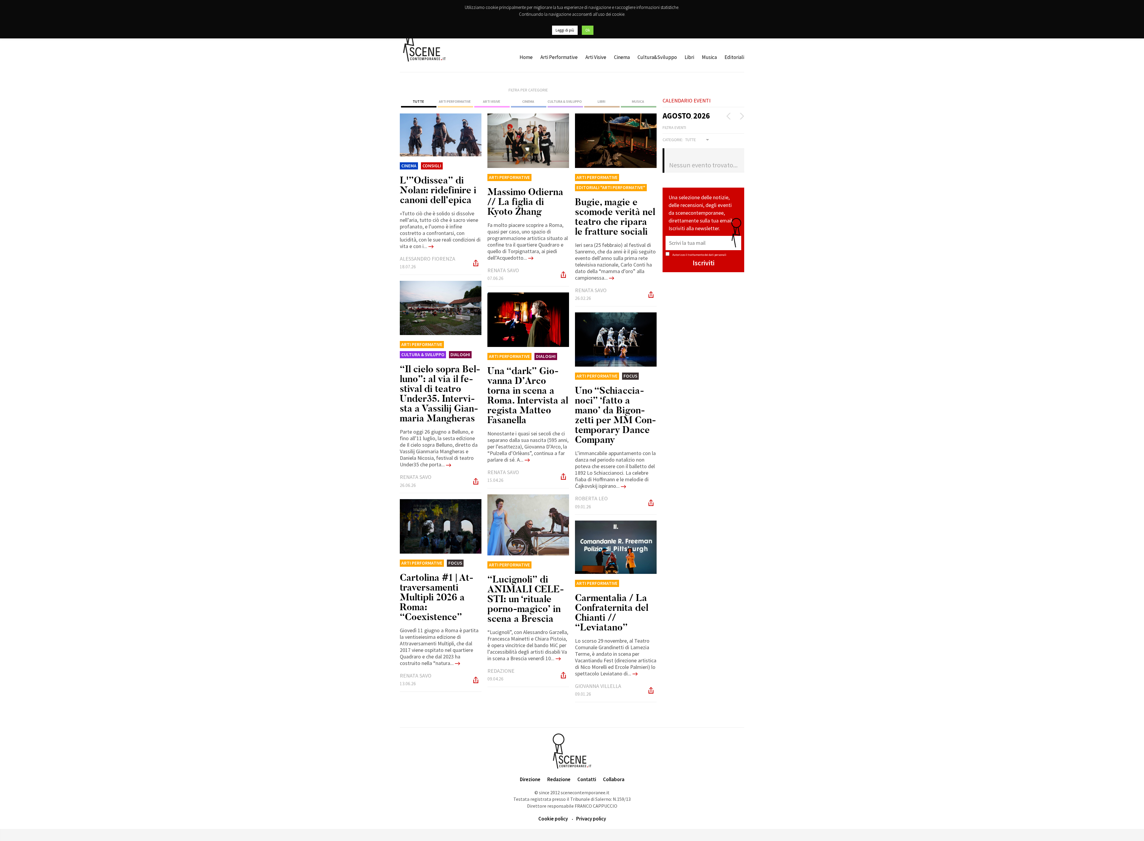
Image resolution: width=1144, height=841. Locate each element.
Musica (709, 57)
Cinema (622, 57)
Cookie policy (553, 818)
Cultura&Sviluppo (657, 57)
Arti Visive (595, 57)
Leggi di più (565, 30)
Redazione (559, 779)
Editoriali (734, 57)
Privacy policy (591, 818)
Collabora (613, 779)
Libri (689, 57)
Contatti (586, 779)
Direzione (530, 779)
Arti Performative (559, 57)
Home (526, 57)
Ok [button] (587, 30)
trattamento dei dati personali (707, 255)
